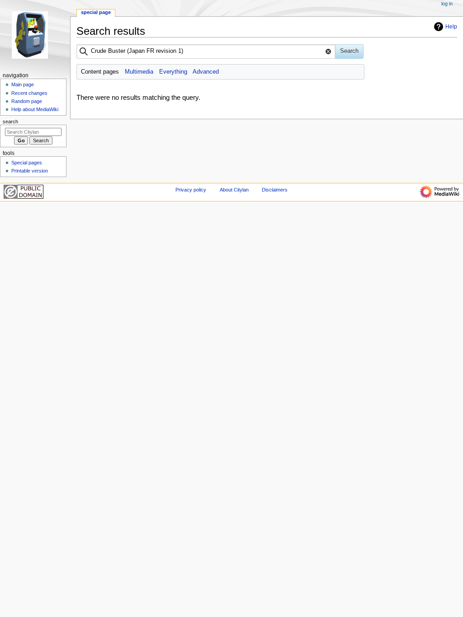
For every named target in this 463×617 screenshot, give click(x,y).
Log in (447, 3)
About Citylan (234, 189)
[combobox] (205, 51)
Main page (22, 84)
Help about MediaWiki (34, 109)
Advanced (206, 72)
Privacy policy (190, 189)
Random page (26, 101)
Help (451, 26)
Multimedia (139, 72)
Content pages (100, 72)
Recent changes (29, 93)
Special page (96, 12)
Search (10, 121)
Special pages (26, 162)
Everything (173, 72)
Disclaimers (275, 189)
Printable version (29, 170)
